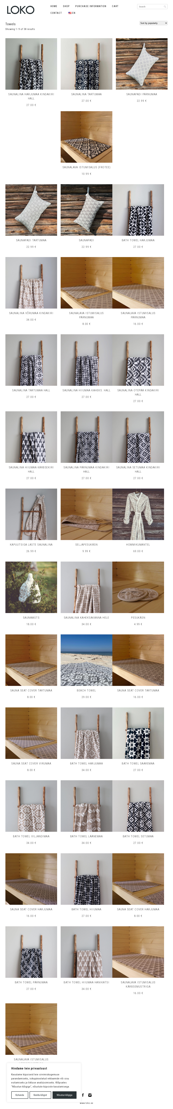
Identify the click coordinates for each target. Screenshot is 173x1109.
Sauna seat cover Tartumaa (31, 690)
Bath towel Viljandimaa (31, 836)
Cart (115, 6)
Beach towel (86, 690)
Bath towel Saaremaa (138, 763)
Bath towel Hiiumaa (87, 909)
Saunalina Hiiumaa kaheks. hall (86, 390)
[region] (44, 1082)
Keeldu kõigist (40, 1095)
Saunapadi (86, 240)
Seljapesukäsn (86, 544)
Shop (66, 6)
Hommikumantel (138, 544)
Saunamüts (31, 617)
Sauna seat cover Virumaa (31, 763)
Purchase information (90, 6)
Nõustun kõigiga (64, 1095)
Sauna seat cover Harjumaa (31, 909)
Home (54, 6)
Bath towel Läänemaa (86, 836)
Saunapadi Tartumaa (31, 240)
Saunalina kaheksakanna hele (86, 617)
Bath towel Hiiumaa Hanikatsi (86, 982)
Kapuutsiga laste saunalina (31, 544)
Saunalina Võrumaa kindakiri (31, 313)
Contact (56, 13)
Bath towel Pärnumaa (31, 982)
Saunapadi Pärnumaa (141, 94)
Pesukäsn (138, 617)
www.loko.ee (86, 1103)
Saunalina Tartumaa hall (31, 390)
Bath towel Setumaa (138, 836)
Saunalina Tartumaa (86, 94)
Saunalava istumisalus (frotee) (87, 167)
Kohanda (20, 1095)
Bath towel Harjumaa (138, 240)
